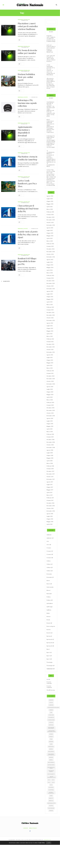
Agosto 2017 (50, 482)
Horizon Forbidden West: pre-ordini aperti (26, 77)
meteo (51, 749)
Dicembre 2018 (50, 439)
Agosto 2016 (50, 513)
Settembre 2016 (51, 511)
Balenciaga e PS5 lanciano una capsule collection (27, 103)
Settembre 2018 (51, 447)
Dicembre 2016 (50, 503)
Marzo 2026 (50, 209)
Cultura (48, 561)
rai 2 (53, 779)
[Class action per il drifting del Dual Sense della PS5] (8, 212)
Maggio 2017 (50, 490)
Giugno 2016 (50, 519)
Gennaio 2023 (50, 310)
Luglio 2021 (50, 357)
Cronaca (49, 548)
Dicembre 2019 (50, 407)
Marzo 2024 (50, 272)
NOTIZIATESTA (51, 764)
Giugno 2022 (50, 328)
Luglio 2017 (50, 484)
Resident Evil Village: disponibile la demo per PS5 (27, 261)
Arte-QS (49, 544)
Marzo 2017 (50, 495)
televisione (51, 808)
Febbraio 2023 (50, 307)
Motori (48, 590)
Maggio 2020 (50, 394)
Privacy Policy (33, 828)
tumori (51, 810)
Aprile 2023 (49, 302)
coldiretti (51, 717)
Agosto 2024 (50, 259)
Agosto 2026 (50, 196)
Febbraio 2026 (50, 212)
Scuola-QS (49, 623)
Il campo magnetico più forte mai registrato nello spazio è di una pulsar (51, 112)
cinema (51, 710)
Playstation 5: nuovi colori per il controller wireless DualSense (28, 26)
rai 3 (49, 782)
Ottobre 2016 (50, 508)
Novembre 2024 (51, 251)
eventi (51, 734)
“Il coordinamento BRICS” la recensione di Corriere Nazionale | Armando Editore (51, 155)
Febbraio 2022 (50, 339)
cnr (51, 712)
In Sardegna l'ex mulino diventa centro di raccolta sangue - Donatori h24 (51, 138)
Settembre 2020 (51, 384)
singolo (51, 800)
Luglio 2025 (50, 230)
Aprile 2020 (50, 397)
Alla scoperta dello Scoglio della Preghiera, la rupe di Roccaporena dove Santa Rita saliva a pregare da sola (51, 83)
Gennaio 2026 (50, 214)
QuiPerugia (49, 606)
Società (26, 97)
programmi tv (51, 774)
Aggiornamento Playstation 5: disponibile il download (25, 131)
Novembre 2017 (51, 474)
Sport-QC (49, 652)
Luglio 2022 (50, 325)
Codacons (51, 715)
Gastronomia (50, 587)
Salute (48, 613)
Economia (49, 574)
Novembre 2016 (51, 505)
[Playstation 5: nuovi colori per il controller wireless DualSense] (8, 30)
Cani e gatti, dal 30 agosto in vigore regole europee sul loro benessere (51, 58)
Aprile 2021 (49, 365)
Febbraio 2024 (50, 275)
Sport (48, 649)
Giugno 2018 (50, 455)
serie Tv (51, 798)
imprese (51, 741)
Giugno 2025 (50, 233)
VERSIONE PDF (51, 669)
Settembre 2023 (51, 288)
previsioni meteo (51, 771)
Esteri (48, 580)
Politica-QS (50, 600)
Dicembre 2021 (50, 344)
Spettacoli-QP (50, 642)
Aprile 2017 (49, 492)
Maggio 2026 (50, 204)
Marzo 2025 (50, 241)
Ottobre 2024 (50, 254)
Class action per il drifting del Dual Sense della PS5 (28, 208)
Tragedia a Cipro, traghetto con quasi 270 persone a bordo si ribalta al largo (51, 38)
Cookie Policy (41, 842)
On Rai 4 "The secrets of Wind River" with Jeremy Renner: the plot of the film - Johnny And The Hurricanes (51, 174)
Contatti (25, 828)
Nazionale (20, 19)
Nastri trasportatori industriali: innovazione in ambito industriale (50, 123)
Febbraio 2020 (50, 402)
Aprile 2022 (49, 333)
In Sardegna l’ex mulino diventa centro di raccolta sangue (51, 145)
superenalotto (51, 803)
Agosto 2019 (50, 418)
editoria (51, 724)
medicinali (51, 746)
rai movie (51, 787)
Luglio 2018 (50, 452)
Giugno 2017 (50, 487)
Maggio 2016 (50, 521)
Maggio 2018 (50, 458)
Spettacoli (49, 636)
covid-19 (51, 722)
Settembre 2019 (51, 415)
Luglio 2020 (50, 389)
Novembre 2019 (51, 410)
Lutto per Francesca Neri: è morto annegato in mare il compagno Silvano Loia (51, 48)
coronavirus (51, 720)
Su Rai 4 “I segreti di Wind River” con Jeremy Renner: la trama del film (51, 182)
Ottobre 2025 (50, 222)
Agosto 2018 (50, 450)
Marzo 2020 (50, 400)
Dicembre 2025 (50, 217)
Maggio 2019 (50, 426)
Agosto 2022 (50, 323)
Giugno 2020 (50, 392)
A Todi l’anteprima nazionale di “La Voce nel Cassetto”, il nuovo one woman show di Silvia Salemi (51, 69)
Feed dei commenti (49, 686)
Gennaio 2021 (50, 373)
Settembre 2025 (51, 225)
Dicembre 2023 (50, 280)
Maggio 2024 (50, 267)
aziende (51, 700)
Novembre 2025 (51, 220)
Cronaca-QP (50, 554)
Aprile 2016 (49, 524)
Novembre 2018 (51, 442)
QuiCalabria (50, 603)
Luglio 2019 (50, 421)
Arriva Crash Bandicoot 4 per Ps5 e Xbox (27, 183)
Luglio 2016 (50, 516)
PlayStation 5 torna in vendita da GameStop (27, 158)
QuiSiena (49, 610)
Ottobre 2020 (50, 381)
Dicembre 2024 (50, 249)
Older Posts (6, 281)
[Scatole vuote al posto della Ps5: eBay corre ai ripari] (8, 238)
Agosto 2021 (50, 355)
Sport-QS (49, 659)
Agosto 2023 (50, 291)
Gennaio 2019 (50, 437)
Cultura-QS (50, 570)
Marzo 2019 (50, 431)
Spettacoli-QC (50, 639)
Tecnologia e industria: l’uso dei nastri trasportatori (50, 130)
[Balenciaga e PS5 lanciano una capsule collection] (8, 107)
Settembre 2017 (51, 479)
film (51, 739)
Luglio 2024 (50, 262)
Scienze (49, 616)
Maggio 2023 (50, 299)
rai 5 (51, 784)
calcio (51, 702)
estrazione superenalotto (51, 731)
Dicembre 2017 (50, 471)
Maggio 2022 (50, 331)
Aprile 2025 (50, 238)
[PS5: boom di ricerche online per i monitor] (8, 55)
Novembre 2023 (51, 283)
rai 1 (49, 779)
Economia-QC (50, 577)
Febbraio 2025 (50, 243)
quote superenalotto (51, 777)
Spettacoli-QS (50, 646)
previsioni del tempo (51, 768)
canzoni (51, 705)
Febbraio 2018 (50, 466)
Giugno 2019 (50, 423)
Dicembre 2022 (50, 312)
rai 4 (53, 782)
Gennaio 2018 (50, 468)
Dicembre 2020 (50, 376)
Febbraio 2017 (50, 497)
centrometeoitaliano (53, 707)
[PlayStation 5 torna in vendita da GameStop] (8, 162)
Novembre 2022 (51, 315)
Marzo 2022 (50, 336)
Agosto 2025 (50, 227)
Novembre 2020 (51, 378)
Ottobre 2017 (50, 476)
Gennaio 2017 (50, 500)
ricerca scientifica (51, 793)
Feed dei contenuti (49, 682)
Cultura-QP (50, 567)
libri (51, 744)
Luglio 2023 (50, 294)
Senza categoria (51, 626)
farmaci (51, 736)
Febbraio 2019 (50, 434)
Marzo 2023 (50, 304)
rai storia (51, 789)
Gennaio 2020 (50, 405)
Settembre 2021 (51, 352)
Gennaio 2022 (50, 341)
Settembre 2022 (51, 320)
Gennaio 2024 (50, 278)
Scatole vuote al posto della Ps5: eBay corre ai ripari (28, 234)
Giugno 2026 (50, 201)
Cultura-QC (50, 564)
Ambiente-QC (50, 538)
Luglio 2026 (50, 198)
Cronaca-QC (50, 551)
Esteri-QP (49, 584)
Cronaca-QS (50, 557)
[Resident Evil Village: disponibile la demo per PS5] (8, 265)
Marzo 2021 (50, 368)
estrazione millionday (51, 728)
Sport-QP (49, 655)
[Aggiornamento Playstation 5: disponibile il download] (8, 135)
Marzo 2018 (50, 463)
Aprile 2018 (49, 460)
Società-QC (50, 633)
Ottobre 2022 (50, 317)
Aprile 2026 (50, 206)
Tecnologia (27, 19)
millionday (51, 751)
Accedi (48, 679)
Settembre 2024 (51, 257)
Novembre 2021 (51, 347)
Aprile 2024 (50, 270)
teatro (51, 805)
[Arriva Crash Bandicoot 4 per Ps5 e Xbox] (8, 186)
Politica (48, 597)
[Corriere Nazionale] (30, 4)
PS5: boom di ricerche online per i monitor (27, 51)
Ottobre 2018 (50, 445)
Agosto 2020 (50, 386)
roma (51, 795)
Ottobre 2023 (50, 286)
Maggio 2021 (50, 362)
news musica (51, 762)
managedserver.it (47, 839)
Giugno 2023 (50, 296)
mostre (51, 757)
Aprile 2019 (49, 429)
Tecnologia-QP (50, 665)
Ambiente (49, 534)
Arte (48, 541)
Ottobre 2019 (50, 413)
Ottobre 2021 (50, 349)
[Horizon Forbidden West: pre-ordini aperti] (8, 81)
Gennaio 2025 (50, 246)
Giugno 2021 (50, 360)
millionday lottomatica (51, 754)
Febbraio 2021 (50, 370)
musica (51, 759)
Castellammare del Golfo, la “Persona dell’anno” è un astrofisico (50, 104)
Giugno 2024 (50, 265)
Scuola (48, 619)
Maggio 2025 (50, 235)
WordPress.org (51, 690)
